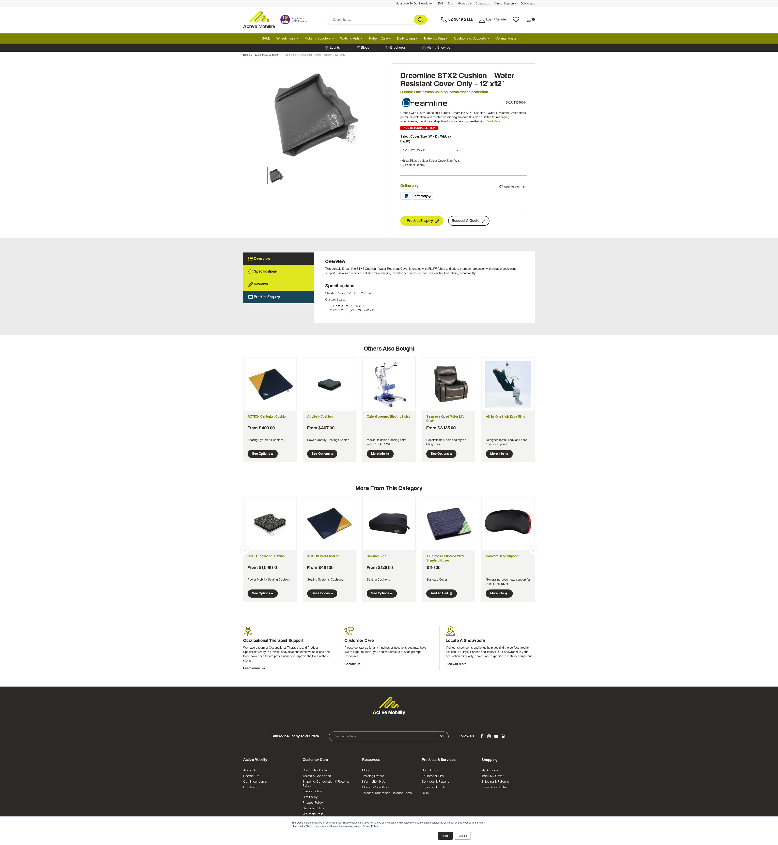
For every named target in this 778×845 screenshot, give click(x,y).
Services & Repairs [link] (435, 781)
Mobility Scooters (318, 38)
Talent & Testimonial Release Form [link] (387, 793)
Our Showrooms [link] (255, 781)
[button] (513, 187)
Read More (493, 121)
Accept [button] (445, 835)
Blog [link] (365, 770)
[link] (482, 736)
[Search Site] (420, 20)
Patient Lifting (435, 38)
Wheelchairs (286, 38)
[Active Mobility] (259, 19)
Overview (262, 259)
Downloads (528, 3)
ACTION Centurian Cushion (267, 416)
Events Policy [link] (312, 791)
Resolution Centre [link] (494, 787)
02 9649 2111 (460, 19)
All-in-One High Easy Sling (505, 416)
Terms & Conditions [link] (317, 776)
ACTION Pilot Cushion (323, 556)
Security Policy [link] (313, 808)
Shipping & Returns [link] (495, 781)
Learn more (251, 668)
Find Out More (456, 664)
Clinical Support (504, 3)
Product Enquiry (420, 221)
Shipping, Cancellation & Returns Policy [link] (326, 783)
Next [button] (533, 550)
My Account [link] (490, 770)
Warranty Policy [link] (314, 814)
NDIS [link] (425, 793)
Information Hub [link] (373, 781)
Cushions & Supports (470, 38)
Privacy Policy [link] (313, 802)
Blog (450, 3)
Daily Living (406, 38)
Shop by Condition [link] (375, 787)
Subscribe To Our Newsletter (414, 3)
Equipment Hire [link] (433, 776)
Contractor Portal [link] (315, 770)
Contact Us (483, 3)
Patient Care (379, 38)
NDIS (440, 3)
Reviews (261, 284)
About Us (463, 3)
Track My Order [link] (492, 776)
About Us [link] (250, 770)
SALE (266, 38)
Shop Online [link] (430, 770)
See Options (261, 454)
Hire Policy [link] (310, 797)
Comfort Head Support (502, 556)
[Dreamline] (424, 102)
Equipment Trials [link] (434, 787)
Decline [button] (462, 835)
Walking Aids (350, 38)
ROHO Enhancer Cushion (266, 556)
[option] (314, 114)
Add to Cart (439, 593)
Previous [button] (244, 550)
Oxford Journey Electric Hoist (388, 416)
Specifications (265, 271)
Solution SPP (376, 556)
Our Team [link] (250, 787)
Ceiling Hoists (505, 38)
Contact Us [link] (251, 776)
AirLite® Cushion (320, 416)
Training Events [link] (373, 776)
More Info (378, 454)
